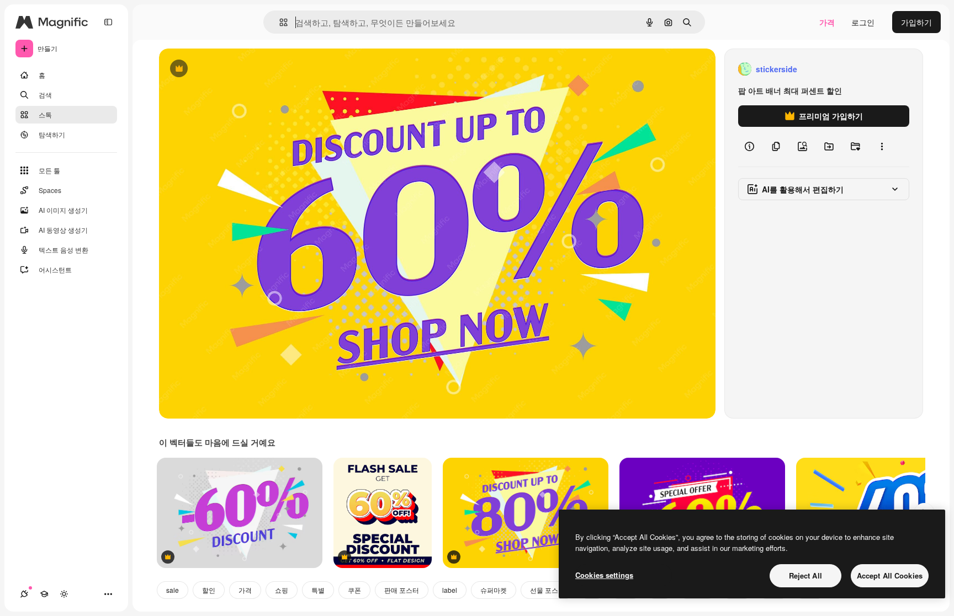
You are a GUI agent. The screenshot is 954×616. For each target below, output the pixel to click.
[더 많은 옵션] (882, 147)
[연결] (24, 594)
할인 (208, 589)
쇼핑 (281, 589)
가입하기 (916, 22)
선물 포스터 (547, 589)
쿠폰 (354, 589)
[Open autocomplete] (279, 22)
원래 (222, 69)
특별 (318, 589)
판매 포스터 (401, 589)
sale (172, 589)
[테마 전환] (64, 594)
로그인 (863, 22)
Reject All (805, 575)
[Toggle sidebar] (108, 22)
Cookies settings (604, 575)
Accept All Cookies (890, 575)
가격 (827, 22)
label (449, 589)
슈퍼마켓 (493, 589)
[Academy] (44, 594)
